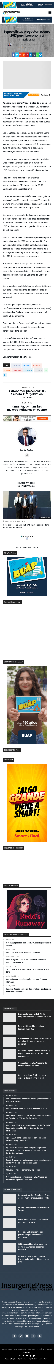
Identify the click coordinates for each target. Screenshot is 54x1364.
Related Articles (26, 483)
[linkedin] (30, 54)
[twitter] (17, 54)
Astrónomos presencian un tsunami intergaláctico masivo (27, 393)
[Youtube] (27, 1336)
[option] (27, 510)
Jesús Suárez (18, 45)
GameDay (27, 1352)
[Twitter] (20, 1336)
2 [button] (23, 536)
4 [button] (28, 536)
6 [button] (32, 536)
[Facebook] (14, 1336)
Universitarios (45, 518)
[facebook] (13, 54)
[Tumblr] (33, 1336)
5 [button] (30, 536)
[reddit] (23, 54)
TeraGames (22, 1359)
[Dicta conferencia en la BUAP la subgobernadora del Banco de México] (27, 505)
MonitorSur (33, 1359)
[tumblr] (34, 54)
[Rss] (39, 1336)
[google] (20, 54)
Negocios (15, 25)
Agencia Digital (10, 1359)
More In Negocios (26, 486)
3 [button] (25, 536)
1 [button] (21, 536)
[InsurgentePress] (13, 9)
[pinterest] (27, 54)
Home (6, 25)
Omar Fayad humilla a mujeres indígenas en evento (27, 406)
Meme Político (44, 1359)
